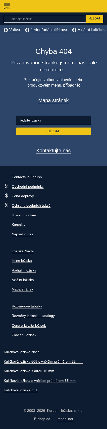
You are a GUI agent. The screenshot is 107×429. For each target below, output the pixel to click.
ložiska (66, 411)
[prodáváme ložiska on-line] (31, 6)
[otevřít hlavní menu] (6, 6)
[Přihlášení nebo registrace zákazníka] (91, 6)
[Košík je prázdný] (101, 6)
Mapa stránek (53, 100)
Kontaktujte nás (53, 150)
